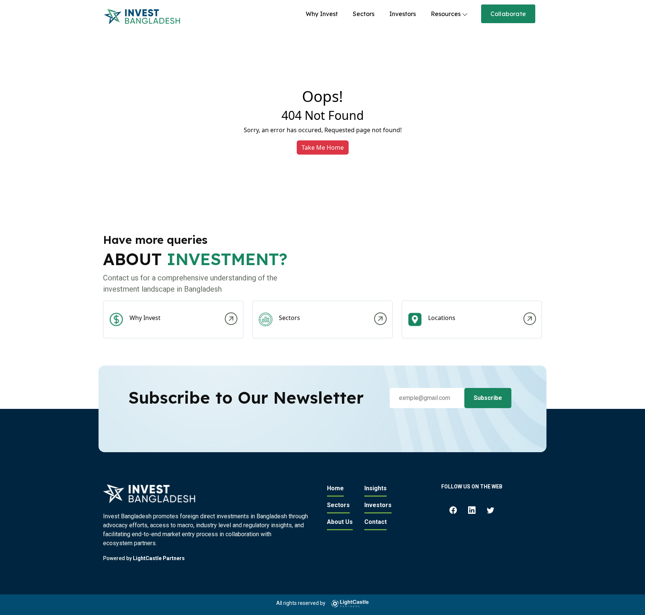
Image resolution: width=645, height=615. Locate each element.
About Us (340, 521)
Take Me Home (323, 147)
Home (335, 488)
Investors (402, 14)
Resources (446, 14)
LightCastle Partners (159, 558)
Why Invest (322, 14)
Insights (375, 488)
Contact (375, 521)
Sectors (363, 14)
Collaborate (508, 14)
